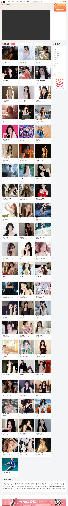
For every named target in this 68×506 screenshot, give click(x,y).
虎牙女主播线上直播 (57, 55)
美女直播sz (55, 69)
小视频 (13, 1)
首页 (9, 1)
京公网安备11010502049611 (45, 499)
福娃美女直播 (56, 57)
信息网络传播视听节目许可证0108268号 (27, 499)
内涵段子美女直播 (57, 53)
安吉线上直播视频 (57, 67)
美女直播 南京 (56, 49)
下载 (24, 1)
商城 (21, 1)
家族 (28, 1)
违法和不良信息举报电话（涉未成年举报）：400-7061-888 (30, 502)
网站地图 (15, 501)
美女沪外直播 (56, 61)
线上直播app (56, 59)
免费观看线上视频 (57, 47)
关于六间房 (15, 498)
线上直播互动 (56, 63)
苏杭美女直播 (56, 65)
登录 (64, 1)
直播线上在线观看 (57, 72)
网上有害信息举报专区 (54, 499)
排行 (17, 1)
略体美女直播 (56, 70)
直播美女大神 (56, 74)
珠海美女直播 (56, 51)
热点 (4, 4)
